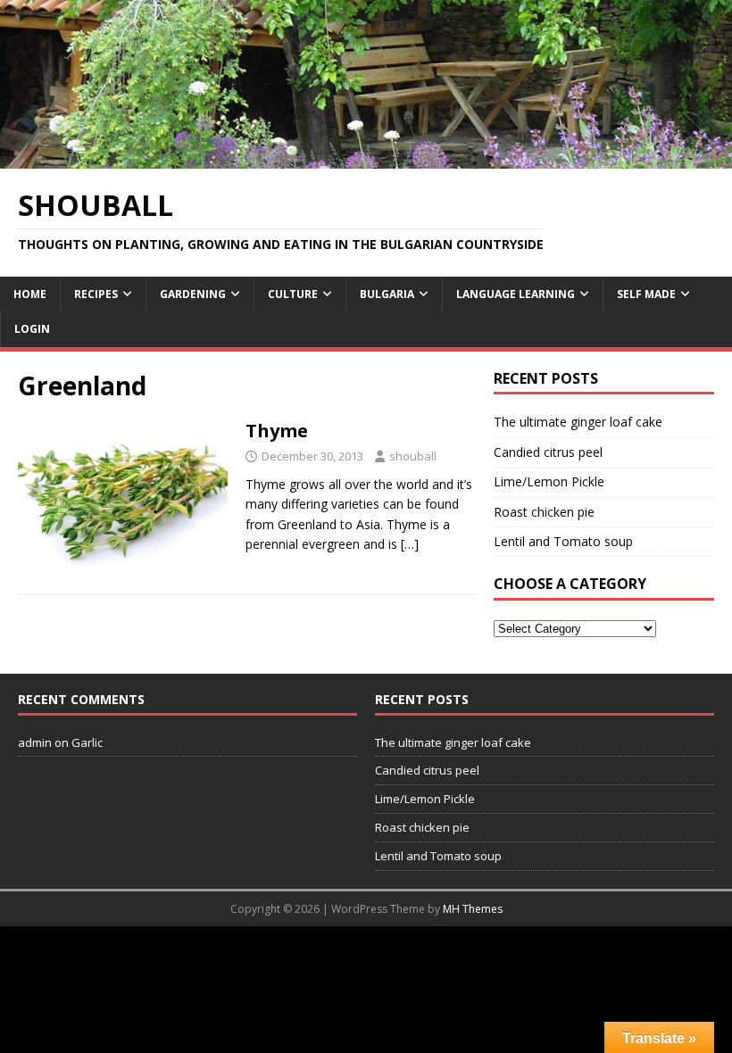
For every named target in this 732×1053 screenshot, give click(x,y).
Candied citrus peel (548, 452)
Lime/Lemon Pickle (549, 481)
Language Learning (515, 294)
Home (29, 294)
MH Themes (473, 908)
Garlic (87, 742)
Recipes (96, 294)
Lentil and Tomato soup (563, 541)
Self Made (646, 294)
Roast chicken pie (544, 511)
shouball (413, 456)
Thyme (276, 431)
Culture (293, 294)
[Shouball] (366, 157)
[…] (410, 543)
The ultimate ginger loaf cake (578, 421)
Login (32, 328)
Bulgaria (387, 294)
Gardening (193, 294)
